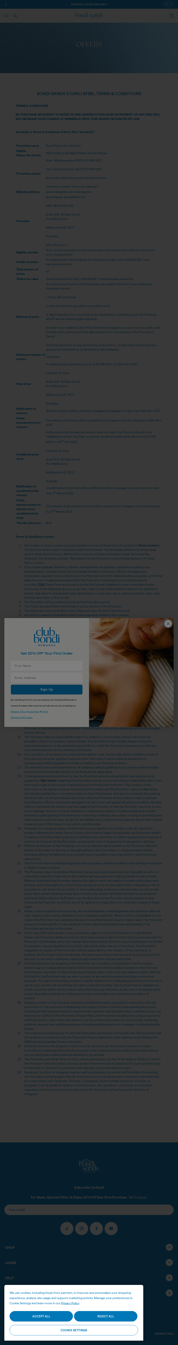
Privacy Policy (70, 1303)
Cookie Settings (74, 1330)
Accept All (41, 1316)
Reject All (105, 1316)
